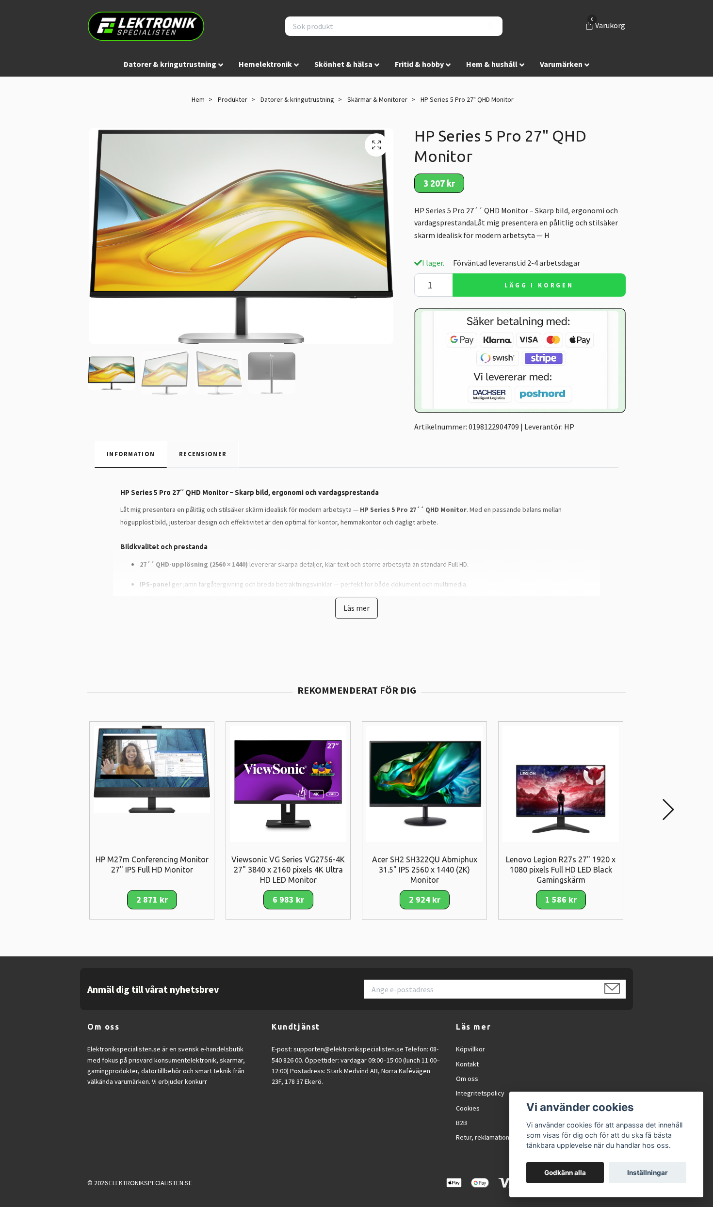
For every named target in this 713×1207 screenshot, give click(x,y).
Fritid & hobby (419, 64)
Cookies (468, 1108)
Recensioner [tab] (203, 454)
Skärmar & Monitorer (377, 99)
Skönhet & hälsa (343, 64)
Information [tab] (131, 454)
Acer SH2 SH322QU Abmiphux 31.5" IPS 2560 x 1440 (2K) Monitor (424, 869)
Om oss (467, 1078)
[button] (667, 809)
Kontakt (467, 1064)
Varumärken (561, 64)
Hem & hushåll (492, 64)
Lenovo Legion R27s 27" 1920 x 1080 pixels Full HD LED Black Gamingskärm (561, 869)
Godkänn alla (565, 1172)
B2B (461, 1122)
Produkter (232, 99)
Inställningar (647, 1172)
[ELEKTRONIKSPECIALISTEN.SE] (146, 26)
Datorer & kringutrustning (170, 64)
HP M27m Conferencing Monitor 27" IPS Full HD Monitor (152, 864)
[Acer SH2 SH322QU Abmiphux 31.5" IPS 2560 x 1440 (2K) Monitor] (424, 783)
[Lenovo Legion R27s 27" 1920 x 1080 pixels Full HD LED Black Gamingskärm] (560, 783)
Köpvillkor (470, 1049)
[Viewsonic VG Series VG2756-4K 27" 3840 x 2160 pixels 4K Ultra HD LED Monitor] (288, 783)
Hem (198, 99)
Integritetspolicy (480, 1093)
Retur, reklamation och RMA (495, 1137)
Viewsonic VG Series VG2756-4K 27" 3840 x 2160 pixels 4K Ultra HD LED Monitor (288, 869)
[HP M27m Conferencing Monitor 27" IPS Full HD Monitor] (152, 768)
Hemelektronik (265, 64)
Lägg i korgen (539, 285)
